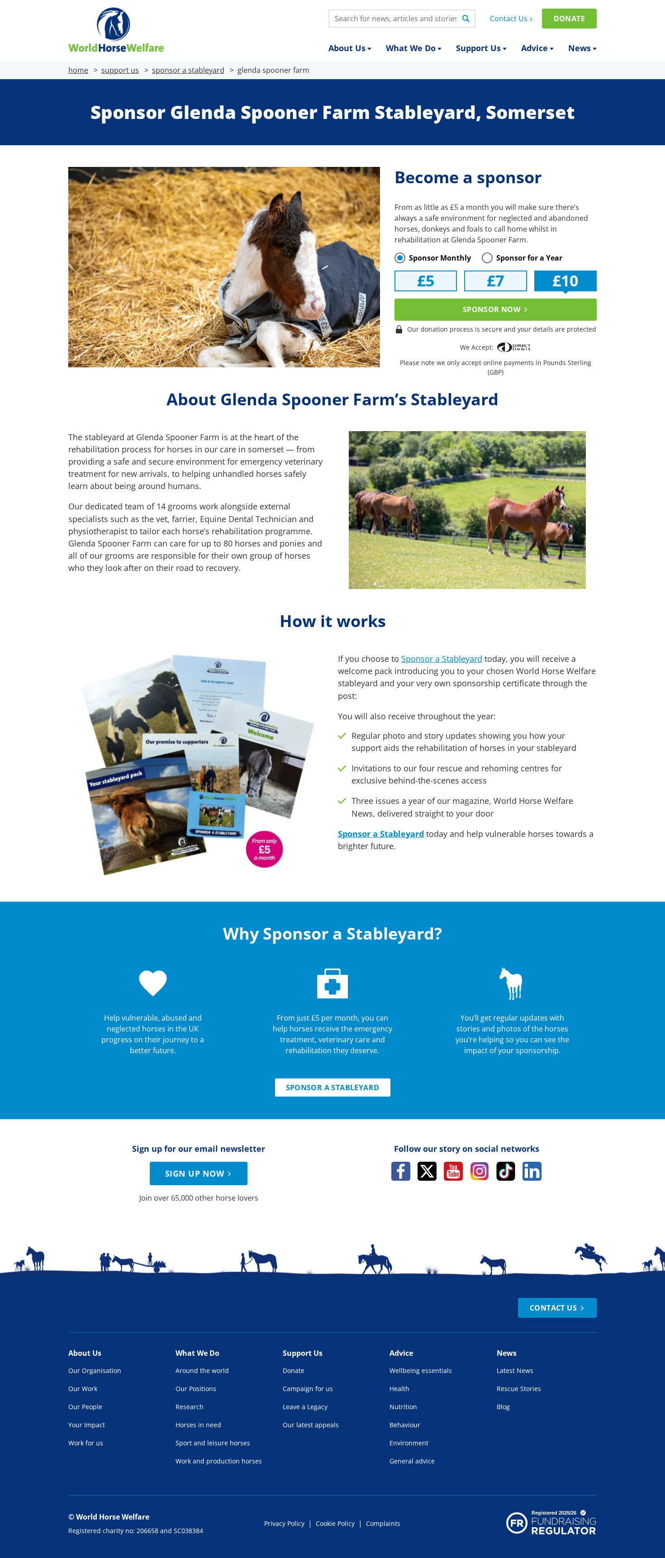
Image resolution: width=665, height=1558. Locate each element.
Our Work (82, 1388)
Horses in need (198, 1424)
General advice (412, 1461)
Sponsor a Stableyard (441, 658)
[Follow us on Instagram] (479, 1171)
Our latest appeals (311, 1424)
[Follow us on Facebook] (400, 1171)
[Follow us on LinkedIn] (532, 1171)
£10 (565, 281)
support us (120, 70)
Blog (503, 1406)
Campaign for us (308, 1388)
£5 (425, 281)
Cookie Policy (335, 1523)
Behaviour (405, 1424)
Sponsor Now (491, 309)
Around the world (202, 1370)
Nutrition (403, 1406)
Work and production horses (219, 1461)
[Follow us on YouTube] (453, 1171)
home (78, 70)
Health (399, 1388)
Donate (569, 19)
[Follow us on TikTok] (505, 1171)
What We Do (411, 48)
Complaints (383, 1523)
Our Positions (196, 1388)
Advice (534, 48)
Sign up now (194, 1173)
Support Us (478, 48)
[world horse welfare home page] (116, 29)
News (579, 48)
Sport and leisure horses (213, 1443)
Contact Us (508, 19)
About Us (347, 48)
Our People (85, 1406)
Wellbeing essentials (421, 1370)
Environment (409, 1443)
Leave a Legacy (305, 1406)
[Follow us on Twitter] (427, 1171)
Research (190, 1406)
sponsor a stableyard (188, 70)
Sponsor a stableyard (333, 1087)
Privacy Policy (284, 1523)
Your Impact (86, 1424)
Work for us (85, 1443)
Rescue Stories (519, 1388)
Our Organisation (94, 1370)
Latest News (515, 1370)
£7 (495, 281)
